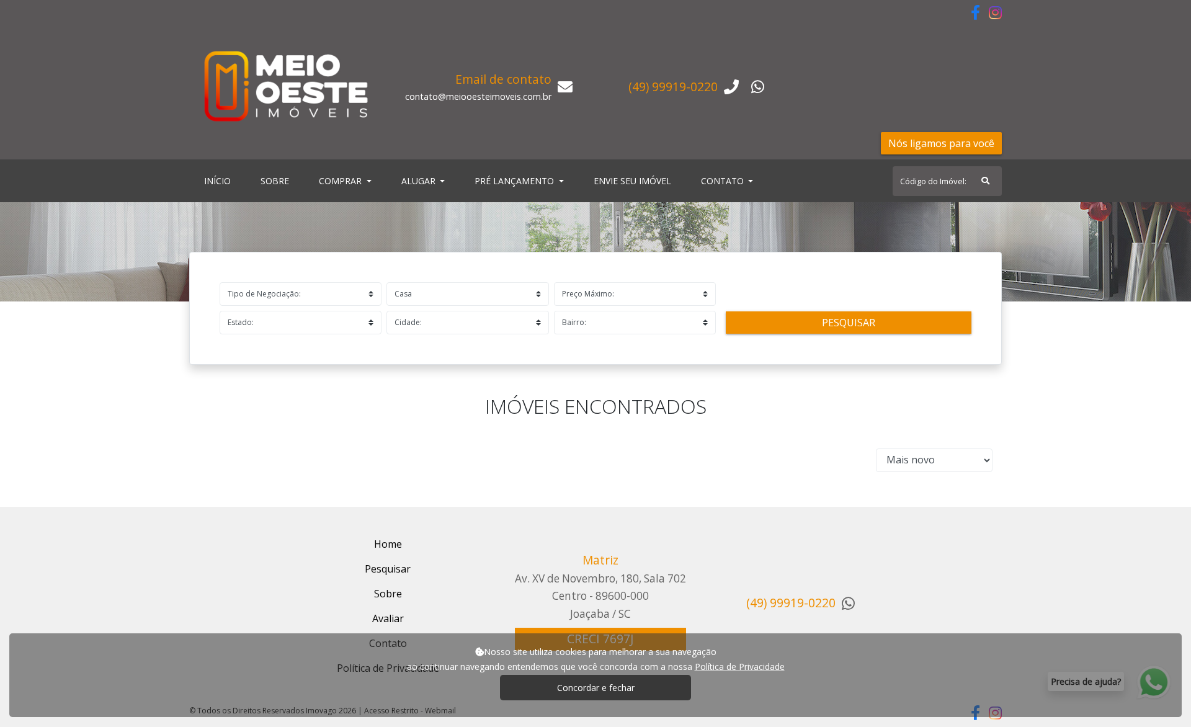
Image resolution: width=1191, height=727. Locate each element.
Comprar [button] (341, 181)
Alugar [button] (419, 181)
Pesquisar (848, 322)
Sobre (277, 180)
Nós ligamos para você (941, 143)
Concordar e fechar (596, 688)
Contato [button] (723, 181)
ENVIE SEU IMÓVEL (632, 181)
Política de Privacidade (740, 666)
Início (220, 180)
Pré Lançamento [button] (515, 181)
